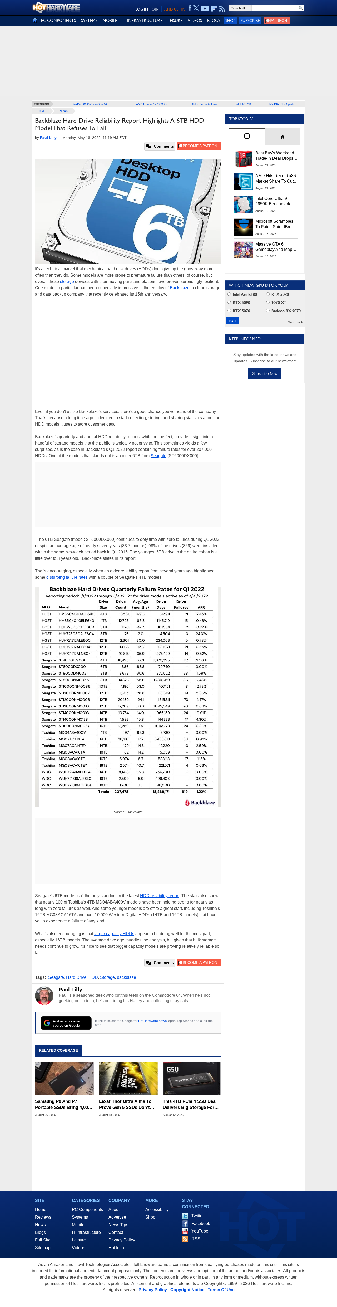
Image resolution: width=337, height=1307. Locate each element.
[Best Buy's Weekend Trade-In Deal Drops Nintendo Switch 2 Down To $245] (243, 159)
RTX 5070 (241, 310)
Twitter (197, 1216)
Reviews (43, 1217)
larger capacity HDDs (114, 933)
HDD (93, 977)
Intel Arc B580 (244, 294)
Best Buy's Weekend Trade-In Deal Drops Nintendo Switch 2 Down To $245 (274, 156)
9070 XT (278, 302)
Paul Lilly (70, 989)
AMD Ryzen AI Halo (204, 104)
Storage (107, 977)
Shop (230, 20)
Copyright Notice (187, 1290)
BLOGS (213, 20)
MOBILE (110, 20)
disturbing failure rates (67, 577)
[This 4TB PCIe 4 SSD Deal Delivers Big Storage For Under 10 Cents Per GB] (192, 1078)
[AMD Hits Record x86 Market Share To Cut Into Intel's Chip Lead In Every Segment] (243, 181)
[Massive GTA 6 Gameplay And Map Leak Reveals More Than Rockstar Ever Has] (243, 250)
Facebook (200, 1223)
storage (67, 281)
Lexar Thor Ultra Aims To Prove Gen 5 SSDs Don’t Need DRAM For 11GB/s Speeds (125, 1104)
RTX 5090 (241, 302)
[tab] (247, 136)
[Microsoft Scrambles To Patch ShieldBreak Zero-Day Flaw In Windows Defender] (243, 227)
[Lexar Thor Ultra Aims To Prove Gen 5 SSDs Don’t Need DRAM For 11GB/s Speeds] (128, 1078)
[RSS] (222, 9)
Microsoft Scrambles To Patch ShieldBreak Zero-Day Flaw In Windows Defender (275, 224)
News (64, 110)
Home (40, 1209)
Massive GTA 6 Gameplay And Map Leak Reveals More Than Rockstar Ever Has (274, 247)
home (42, 110)
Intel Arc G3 (243, 104)
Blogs (40, 1232)
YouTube (199, 1231)
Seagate (158, 455)
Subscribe (250, 20)
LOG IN (141, 9)
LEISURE (175, 20)
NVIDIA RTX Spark (281, 104)
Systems (80, 1217)
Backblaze (180, 288)
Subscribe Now (264, 373)
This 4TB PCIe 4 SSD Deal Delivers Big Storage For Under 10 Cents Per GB (190, 1104)
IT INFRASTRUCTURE (142, 20)
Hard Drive (76, 977)
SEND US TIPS (174, 9)
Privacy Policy (121, 1240)
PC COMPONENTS (58, 20)
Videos (78, 1247)
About (114, 1209)
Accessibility (157, 1209)
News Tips (118, 1225)
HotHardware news (152, 1021)
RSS (195, 1238)
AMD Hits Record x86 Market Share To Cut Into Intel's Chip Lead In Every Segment (275, 178)
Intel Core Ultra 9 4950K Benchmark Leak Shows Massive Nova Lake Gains (275, 201)
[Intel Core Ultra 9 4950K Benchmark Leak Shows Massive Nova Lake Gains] (243, 204)
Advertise (117, 1217)
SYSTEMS (89, 20)
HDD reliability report (159, 896)
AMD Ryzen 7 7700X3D (151, 104)
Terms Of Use (221, 1290)
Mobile (78, 1225)
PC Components (87, 1209)
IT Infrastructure (86, 1232)
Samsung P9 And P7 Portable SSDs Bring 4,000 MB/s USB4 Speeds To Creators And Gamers (62, 1104)
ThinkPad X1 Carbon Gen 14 (88, 104)
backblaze (126, 977)
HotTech (116, 1247)
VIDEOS (195, 20)
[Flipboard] (214, 9)
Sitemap (43, 1247)
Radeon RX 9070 (285, 310)
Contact (115, 1232)
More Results (295, 322)
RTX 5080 (279, 294)
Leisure (79, 1240)
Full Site (43, 1240)
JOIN (155, 9)
